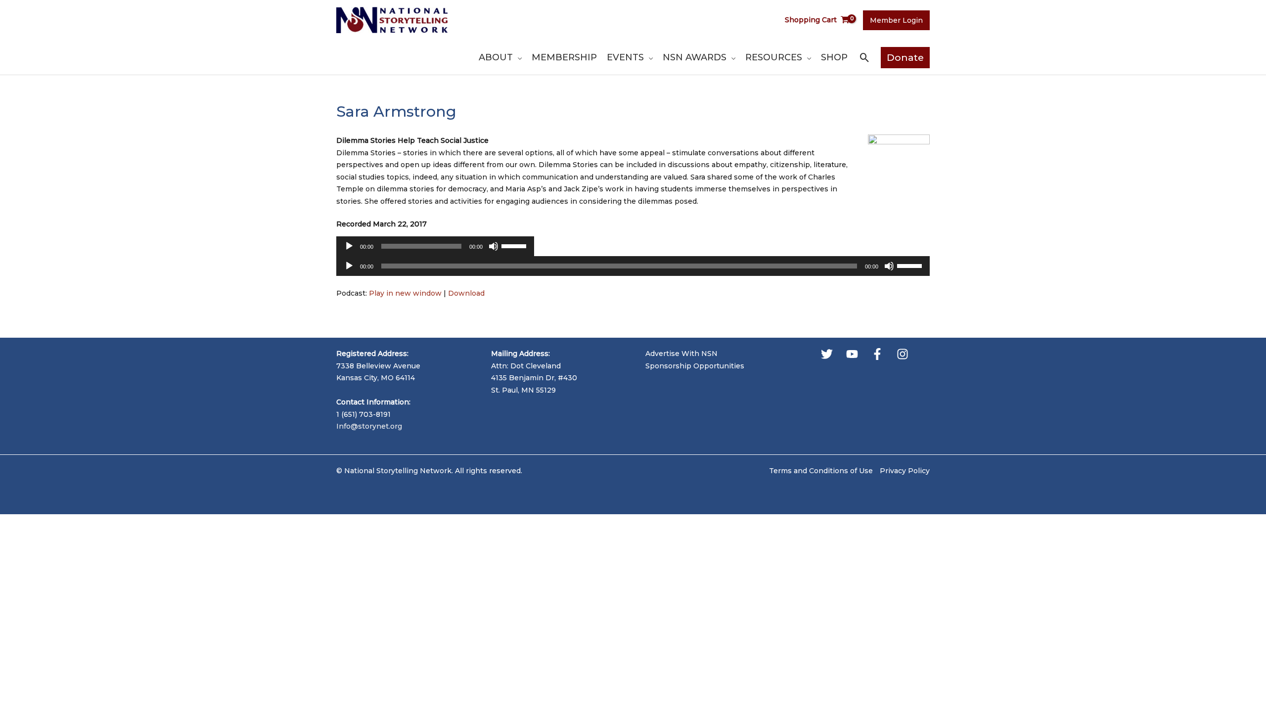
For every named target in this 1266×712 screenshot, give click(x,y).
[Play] (349, 246)
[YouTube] (852, 354)
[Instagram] (902, 354)
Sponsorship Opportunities (694, 365)
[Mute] (493, 246)
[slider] (515, 245)
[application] (435, 248)
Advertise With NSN (681, 353)
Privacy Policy (905, 470)
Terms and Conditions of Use (821, 470)
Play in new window (405, 293)
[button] (517, 57)
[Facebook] (877, 354)
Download (466, 293)
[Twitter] (827, 354)
